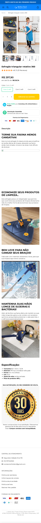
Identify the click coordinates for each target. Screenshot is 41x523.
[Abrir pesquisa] (7, 7)
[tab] (5, 58)
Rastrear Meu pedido (9, 487)
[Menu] (3, 7)
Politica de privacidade (9, 481)
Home (3, 13)
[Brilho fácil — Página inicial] (20, 7)
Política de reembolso (9, 475)
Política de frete (7, 484)
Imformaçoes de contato (10, 478)
